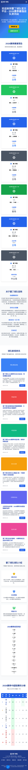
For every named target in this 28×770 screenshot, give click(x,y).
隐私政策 (19, 760)
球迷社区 (14, 760)
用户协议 (25, 760)
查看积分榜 (13, 31)
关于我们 (3, 760)
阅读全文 (22, 385)
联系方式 (8, 760)
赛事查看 (13, 26)
